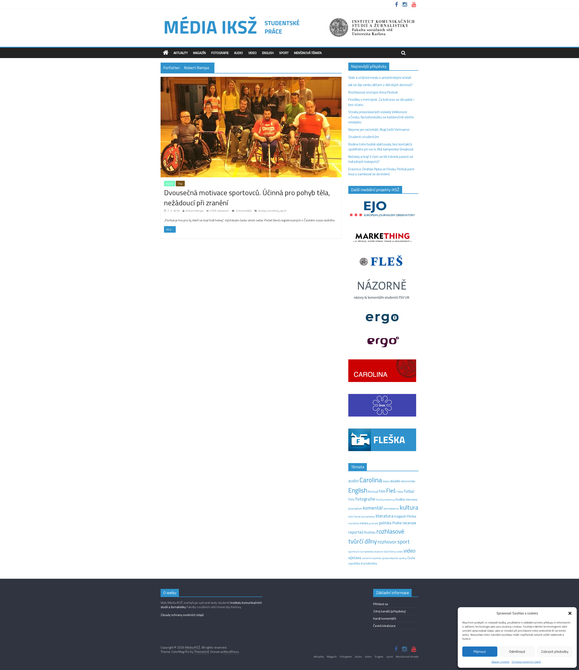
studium (378, 551)
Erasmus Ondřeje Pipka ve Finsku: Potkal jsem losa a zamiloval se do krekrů (381, 171)
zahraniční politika (371, 558)
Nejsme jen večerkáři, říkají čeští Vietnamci (378, 129)
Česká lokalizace (384, 625)
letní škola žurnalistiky (361, 516)
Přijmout (480, 651)
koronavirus (391, 508)
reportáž (355, 532)
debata (386, 481)
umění (399, 551)
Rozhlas (370, 532)
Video (252, 52)
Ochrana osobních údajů (526, 662)
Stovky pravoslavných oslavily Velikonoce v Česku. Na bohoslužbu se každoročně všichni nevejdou (381, 117)
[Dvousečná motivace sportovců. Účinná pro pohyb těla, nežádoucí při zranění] (251, 79)
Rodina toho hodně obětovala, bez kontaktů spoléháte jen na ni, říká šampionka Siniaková (380, 147)
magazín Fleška (405, 516)
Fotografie (220, 52)
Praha (397, 523)
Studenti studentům (363, 136)
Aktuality (180, 52)
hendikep (273, 210)
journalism (355, 508)
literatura (384, 516)
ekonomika (408, 481)
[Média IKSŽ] (289, 15)
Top (180, 183)
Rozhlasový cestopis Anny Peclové (373, 92)
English (268, 52)
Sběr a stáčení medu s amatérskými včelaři (379, 77)
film (382, 491)
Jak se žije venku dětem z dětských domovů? (380, 84)
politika (385, 523)
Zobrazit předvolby (554, 651)
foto (351, 499)
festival (373, 491)
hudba (400, 499)
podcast (373, 523)
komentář (373, 507)
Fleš (391, 490)
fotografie (365, 498)
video (409, 551)
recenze (409, 523)
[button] (570, 613)
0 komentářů (243, 210)
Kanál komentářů (384, 618)
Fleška (399, 492)
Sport (284, 52)
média (364, 523)
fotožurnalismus (385, 499)
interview (411, 499)
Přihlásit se (380, 604)
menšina (353, 523)
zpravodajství (390, 558)
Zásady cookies (500, 662)
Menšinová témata (308, 52)
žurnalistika (369, 563)
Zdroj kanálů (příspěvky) (389, 611)
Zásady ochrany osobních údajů (182, 614)
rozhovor (387, 542)
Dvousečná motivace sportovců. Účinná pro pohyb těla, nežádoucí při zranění (247, 197)
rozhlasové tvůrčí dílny (376, 536)
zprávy (403, 558)
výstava (354, 557)
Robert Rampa (194, 210)
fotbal (409, 491)
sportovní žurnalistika (361, 552)
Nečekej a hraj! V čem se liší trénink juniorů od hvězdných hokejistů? (380, 159)
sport (283, 210)
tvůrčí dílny (390, 551)
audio (353, 480)
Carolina (370, 480)
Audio (238, 52)
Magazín (199, 52)
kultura (409, 507)
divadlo (395, 481)
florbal (262, 210)
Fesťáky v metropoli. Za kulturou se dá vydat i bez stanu (381, 102)
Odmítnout (517, 651)
